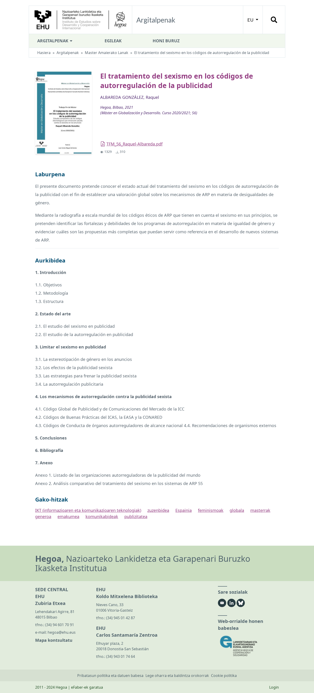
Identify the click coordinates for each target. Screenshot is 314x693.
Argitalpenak (53, 40)
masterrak (260, 510)
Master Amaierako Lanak (106, 52)
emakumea (68, 516)
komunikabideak (102, 516)
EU (250, 20)
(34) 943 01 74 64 (120, 656)
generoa (43, 516)
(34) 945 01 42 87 (120, 617)
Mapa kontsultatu (53, 640)
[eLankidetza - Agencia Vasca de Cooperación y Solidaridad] (248, 646)
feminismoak (210, 510)
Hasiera (44, 52)
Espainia (183, 510)
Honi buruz (166, 40)
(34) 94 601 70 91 (59, 624)
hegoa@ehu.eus (62, 632)
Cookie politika (224, 675)
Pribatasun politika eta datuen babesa (110, 675)
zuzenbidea (158, 510)
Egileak (113, 40)
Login (274, 687)
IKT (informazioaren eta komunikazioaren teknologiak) (88, 510)
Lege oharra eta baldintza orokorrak (177, 675)
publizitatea (135, 516)
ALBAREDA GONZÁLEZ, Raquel (129, 97)
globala (237, 510)
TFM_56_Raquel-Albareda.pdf (134, 144)
